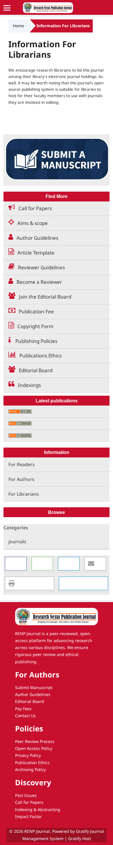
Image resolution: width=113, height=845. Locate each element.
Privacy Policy (28, 755)
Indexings (27, 385)
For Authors (21, 479)
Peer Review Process (34, 741)
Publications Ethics (39, 355)
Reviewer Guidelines (39, 267)
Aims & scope (31, 223)
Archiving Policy (30, 769)
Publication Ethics (32, 762)
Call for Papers (33, 208)
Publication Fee (34, 311)
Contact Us (25, 715)
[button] (16, 563)
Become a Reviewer (37, 282)
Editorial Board (33, 370)
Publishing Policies (34, 341)
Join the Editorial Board (43, 296)
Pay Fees (23, 708)
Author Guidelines (35, 238)
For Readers (21, 464)
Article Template (34, 252)
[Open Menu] (7, 8)
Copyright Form (33, 326)
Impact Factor (28, 816)
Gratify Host (79, 838)
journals (17, 541)
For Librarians (23, 494)
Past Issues (26, 795)
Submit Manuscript (33, 687)
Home (18, 25)
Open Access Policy (33, 748)
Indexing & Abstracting (37, 809)
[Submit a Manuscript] (56, 159)
